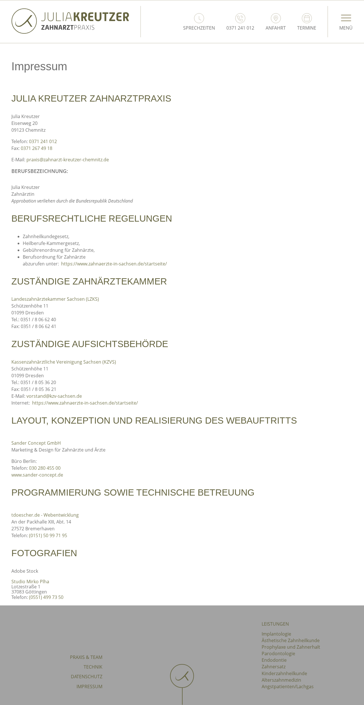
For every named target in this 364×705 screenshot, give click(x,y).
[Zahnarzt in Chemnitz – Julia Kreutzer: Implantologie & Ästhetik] (70, 32)
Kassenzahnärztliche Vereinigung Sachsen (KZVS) (63, 362)
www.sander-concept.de (37, 475)
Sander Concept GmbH (36, 443)
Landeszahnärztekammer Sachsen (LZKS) (55, 299)
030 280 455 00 (45, 468)
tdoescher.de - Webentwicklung (45, 515)
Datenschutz (86, 676)
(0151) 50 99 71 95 (48, 535)
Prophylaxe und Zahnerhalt (291, 647)
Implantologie (276, 634)
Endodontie (274, 660)
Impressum (89, 686)
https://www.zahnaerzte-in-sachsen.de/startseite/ (114, 264)
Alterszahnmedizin (281, 680)
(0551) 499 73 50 (46, 597)
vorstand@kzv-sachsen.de (54, 396)
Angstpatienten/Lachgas (288, 686)
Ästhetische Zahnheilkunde (291, 640)
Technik (93, 667)
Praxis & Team (86, 657)
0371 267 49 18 (36, 148)
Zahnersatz (274, 666)
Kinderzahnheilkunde (284, 673)
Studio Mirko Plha (30, 581)
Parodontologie (278, 653)
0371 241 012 (43, 141)
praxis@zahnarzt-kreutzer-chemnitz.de (67, 159)
